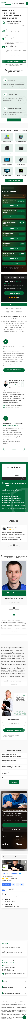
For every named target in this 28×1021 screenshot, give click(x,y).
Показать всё (14, 263)
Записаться (13, 205)
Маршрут (7, 884)
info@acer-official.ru (9, 965)
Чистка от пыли (8, 233)
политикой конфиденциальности (16, 65)
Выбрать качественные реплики (14, 448)
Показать (14, 782)
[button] (11, 545)
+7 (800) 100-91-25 (19, 3)
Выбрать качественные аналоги (14, 370)
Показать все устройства (14, 180)
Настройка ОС (7, 243)
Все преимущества (14, 120)
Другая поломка (14, 304)
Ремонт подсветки (8, 253)
